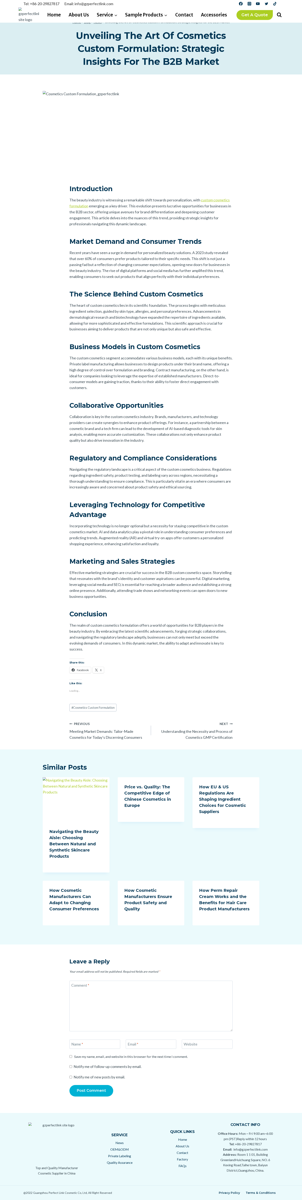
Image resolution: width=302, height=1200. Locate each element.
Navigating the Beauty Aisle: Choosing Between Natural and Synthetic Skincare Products (74, 844)
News (119, 1143)
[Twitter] (266, 3)
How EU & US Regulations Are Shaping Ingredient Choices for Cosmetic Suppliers (222, 799)
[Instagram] (249, 3)
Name (77, 1044)
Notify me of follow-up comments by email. (108, 1066)
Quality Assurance (120, 1162)
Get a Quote (254, 14)
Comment (80, 985)
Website (190, 1044)
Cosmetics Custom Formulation (93, 707)
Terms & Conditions (261, 1193)
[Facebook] (240, 3)
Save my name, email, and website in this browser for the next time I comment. (131, 1056)
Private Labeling (119, 1156)
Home (54, 15)
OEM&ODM (119, 1149)
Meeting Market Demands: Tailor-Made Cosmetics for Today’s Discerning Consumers (105, 731)
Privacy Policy (229, 1193)
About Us (79, 15)
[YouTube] (258, 3)
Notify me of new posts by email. (99, 1077)
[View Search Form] (279, 15)
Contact (184, 15)
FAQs (183, 1166)
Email (133, 1044)
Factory (182, 1159)
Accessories (214, 15)
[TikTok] (275, 3)
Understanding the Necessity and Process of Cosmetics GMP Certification (197, 731)
